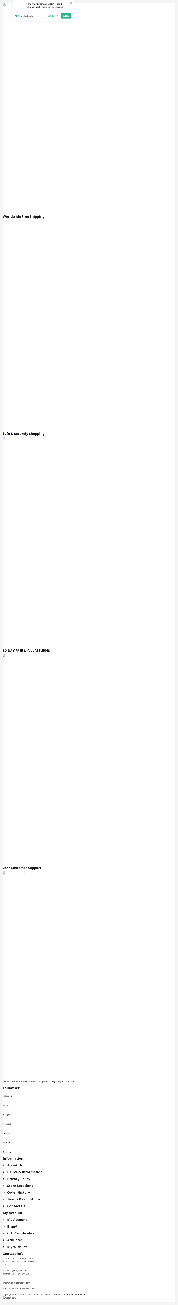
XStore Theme (25, 1294)
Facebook (7, 1096)
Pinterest (7, 1124)
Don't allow (53, 15)
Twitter (6, 1105)
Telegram (7, 1152)
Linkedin (6, 1133)
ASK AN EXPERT (10, 1276)
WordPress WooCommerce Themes (69, 1294)
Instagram (7, 1114)
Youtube (6, 1142)
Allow (66, 15)
